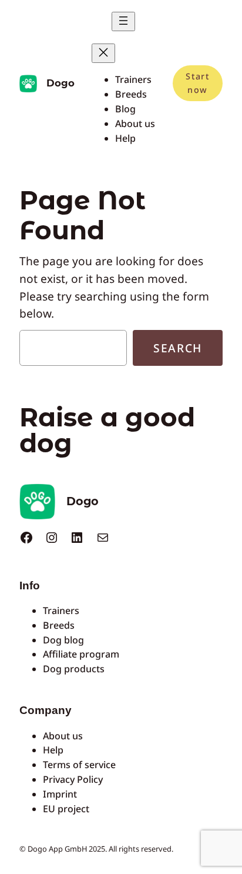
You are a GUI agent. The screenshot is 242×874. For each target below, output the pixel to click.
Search (177, 348)
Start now (197, 83)
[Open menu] (123, 21)
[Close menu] (103, 53)
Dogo (60, 83)
